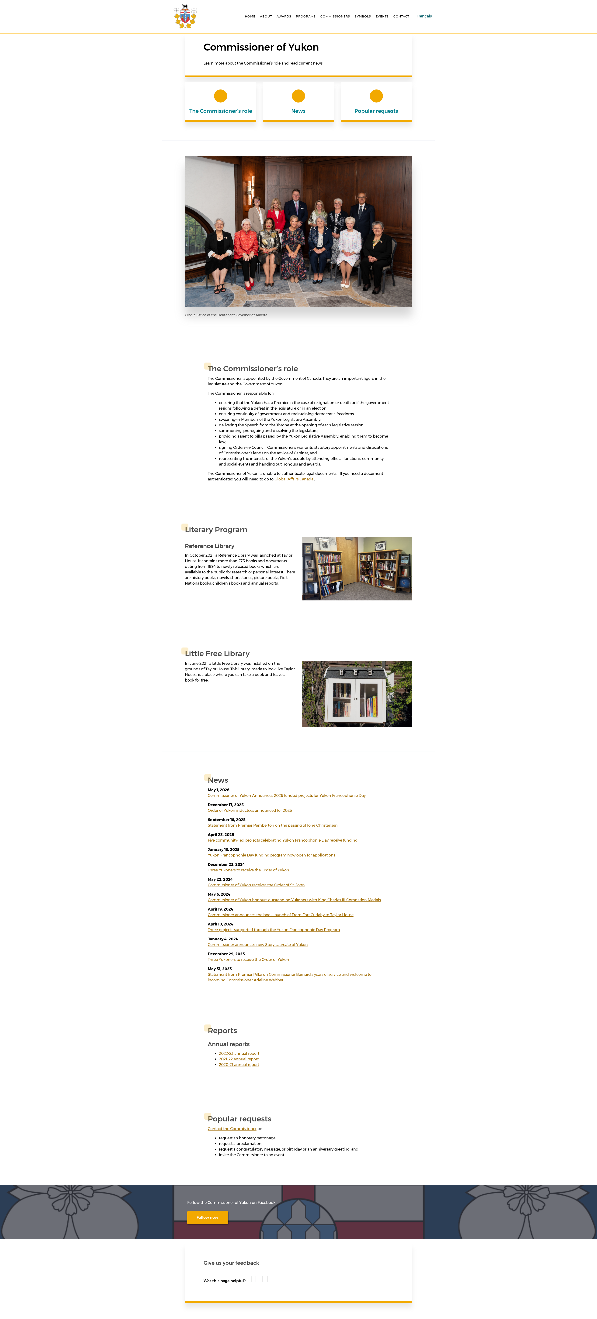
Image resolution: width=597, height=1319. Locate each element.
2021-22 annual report (239, 1059)
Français (424, 16)
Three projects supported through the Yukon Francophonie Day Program (274, 930)
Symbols (363, 16)
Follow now (207, 1217)
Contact (401, 16)
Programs (306, 16)
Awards (284, 16)
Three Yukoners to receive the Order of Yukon (248, 870)
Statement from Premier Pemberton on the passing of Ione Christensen (273, 825)
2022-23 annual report (239, 1053)
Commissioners (335, 16)
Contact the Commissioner (232, 1129)
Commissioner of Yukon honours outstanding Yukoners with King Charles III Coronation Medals (294, 900)
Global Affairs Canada (293, 479)
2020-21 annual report (239, 1064)
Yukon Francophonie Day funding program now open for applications (271, 855)
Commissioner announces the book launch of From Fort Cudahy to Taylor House (281, 915)
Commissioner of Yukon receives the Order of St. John (256, 885)
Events (382, 16)
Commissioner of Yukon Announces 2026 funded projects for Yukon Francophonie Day (287, 795)
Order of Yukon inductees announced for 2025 (250, 810)
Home (250, 16)
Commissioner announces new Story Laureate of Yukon (258, 944)
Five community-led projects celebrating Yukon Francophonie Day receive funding (283, 840)
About (266, 16)
